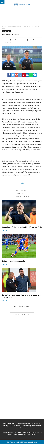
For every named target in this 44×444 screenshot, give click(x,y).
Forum (5, 423)
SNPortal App (16, 426)
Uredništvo (11, 423)
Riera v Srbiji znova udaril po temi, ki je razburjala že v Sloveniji (21, 296)
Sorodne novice (21, 190)
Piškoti (28, 423)
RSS (9, 426)
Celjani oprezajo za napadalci (13, 261)
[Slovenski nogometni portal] (22, 2)
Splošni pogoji (26, 426)
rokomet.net (27, 432)
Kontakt (4, 426)
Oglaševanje (21, 423)
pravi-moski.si (32, 435)
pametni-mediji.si (7, 432)
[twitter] (13, 75)
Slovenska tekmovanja (14, 26)
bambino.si (35, 432)
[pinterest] (24, 75)
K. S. (7, 40)
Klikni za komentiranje (22, 315)
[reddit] (20, 75)
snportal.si (18, 432)
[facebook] (9, 75)
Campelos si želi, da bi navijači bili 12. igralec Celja (22, 227)
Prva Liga (25, 26)
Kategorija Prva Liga (21, 196)
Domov (4, 26)
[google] (16, 75)
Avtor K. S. (21, 193)
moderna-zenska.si (20, 435)
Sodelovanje (36, 423)
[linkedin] (27, 75)
